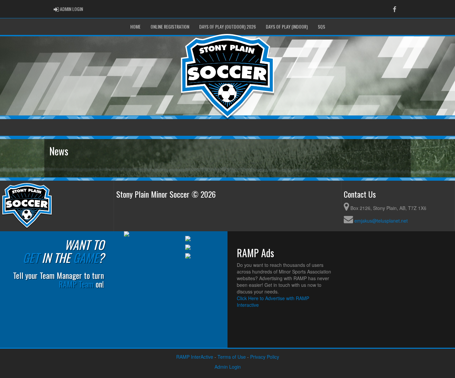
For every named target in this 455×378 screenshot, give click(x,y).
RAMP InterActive (194, 356)
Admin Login (228, 366)
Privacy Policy (264, 356)
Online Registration (170, 26)
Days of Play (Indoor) (287, 26)
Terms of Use (232, 356)
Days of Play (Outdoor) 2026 (227, 26)
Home (135, 26)
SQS (321, 26)
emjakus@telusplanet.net (381, 220)
